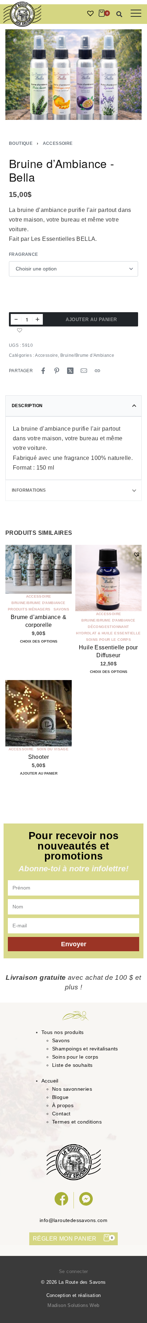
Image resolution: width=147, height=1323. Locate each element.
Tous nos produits (62, 1032)
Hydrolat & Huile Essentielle (108, 633)
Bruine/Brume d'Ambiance (87, 355)
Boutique (20, 143)
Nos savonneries (72, 1089)
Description (27, 405)
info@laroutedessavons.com (73, 1220)
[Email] (84, 371)
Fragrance (23, 254)
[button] (119, 14)
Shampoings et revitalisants (85, 1048)
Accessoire (58, 143)
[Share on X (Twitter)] (70, 371)
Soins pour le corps (108, 640)
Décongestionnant (108, 627)
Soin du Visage (53, 749)
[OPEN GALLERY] (73, 74)
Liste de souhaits (72, 1065)
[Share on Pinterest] (57, 371)
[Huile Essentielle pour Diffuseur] (108, 578)
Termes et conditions (77, 1122)
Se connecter (73, 1271)
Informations (29, 490)
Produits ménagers (29, 609)
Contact (61, 1113)
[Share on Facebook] (43, 371)
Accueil (50, 1081)
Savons (61, 609)
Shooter (38, 757)
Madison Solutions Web (73, 1305)
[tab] (73, 405)
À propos (63, 1105)
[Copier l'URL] (97, 371)
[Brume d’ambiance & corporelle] (38, 569)
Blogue (60, 1097)
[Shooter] (38, 713)
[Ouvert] (136, 13)
